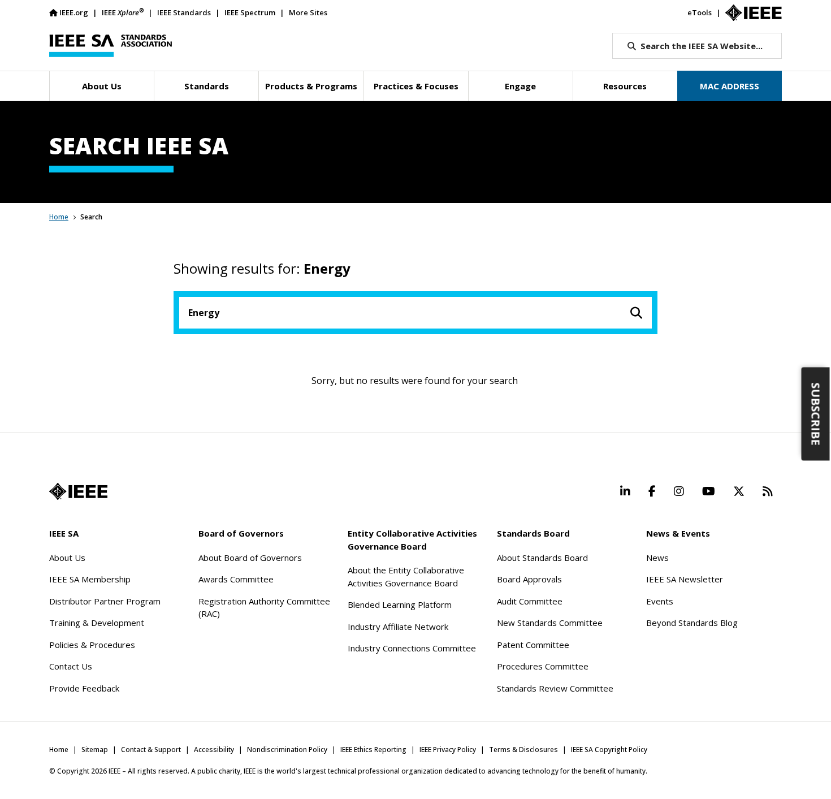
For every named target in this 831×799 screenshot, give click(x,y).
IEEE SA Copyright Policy (609, 749)
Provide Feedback (84, 688)
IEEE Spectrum (249, 12)
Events (659, 601)
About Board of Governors (250, 557)
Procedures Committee (542, 666)
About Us (67, 557)
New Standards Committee (550, 622)
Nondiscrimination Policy (287, 749)
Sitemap (94, 749)
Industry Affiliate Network (398, 626)
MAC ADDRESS (729, 86)
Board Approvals (529, 579)
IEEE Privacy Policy (447, 749)
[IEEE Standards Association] (110, 45)
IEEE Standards (184, 12)
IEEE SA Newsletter (684, 579)
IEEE (123, 12)
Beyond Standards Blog (692, 622)
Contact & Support (151, 749)
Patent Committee (533, 644)
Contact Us (70, 666)
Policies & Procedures (92, 644)
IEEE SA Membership (90, 579)
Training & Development (96, 622)
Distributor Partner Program (105, 601)
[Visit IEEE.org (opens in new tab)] (78, 491)
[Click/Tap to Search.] (636, 313)
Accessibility (214, 749)
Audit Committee (529, 601)
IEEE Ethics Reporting (373, 749)
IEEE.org (73, 12)
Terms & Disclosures (523, 749)
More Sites (308, 12)
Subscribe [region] (816, 413)
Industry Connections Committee (412, 648)
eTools (699, 12)
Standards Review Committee (555, 688)
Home (58, 217)
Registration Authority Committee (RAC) (264, 607)
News (657, 557)
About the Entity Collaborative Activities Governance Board (406, 576)
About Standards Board (542, 557)
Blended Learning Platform (400, 604)
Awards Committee (236, 579)
